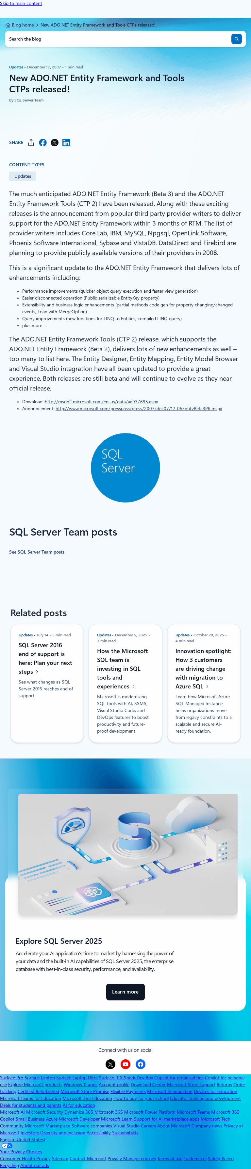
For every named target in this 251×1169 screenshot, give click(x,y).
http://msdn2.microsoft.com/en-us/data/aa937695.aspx (101, 401)
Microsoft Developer (79, 1119)
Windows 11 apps (80, 1084)
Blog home (23, 24)
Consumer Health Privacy (25, 1158)
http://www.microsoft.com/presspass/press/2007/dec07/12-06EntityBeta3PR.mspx (139, 408)
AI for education (79, 1105)
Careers (148, 1125)
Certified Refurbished (38, 1091)
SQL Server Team (29, 100)
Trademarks (195, 1158)
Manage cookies (139, 1158)
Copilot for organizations (179, 1077)
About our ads (34, 1165)
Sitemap (60, 1158)
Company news (207, 1125)
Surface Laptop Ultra (77, 1077)
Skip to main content (21, 3)
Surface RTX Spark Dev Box (126, 1077)
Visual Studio (126, 1125)
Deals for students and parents (30, 1105)
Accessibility (99, 1132)
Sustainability (125, 1132)
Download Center (148, 1084)
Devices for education (215, 1091)
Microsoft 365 (108, 1112)
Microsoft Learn (117, 1119)
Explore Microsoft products (35, 1084)
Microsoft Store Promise (84, 1091)
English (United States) (22, 1139)
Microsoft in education (169, 1091)
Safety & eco (221, 1158)
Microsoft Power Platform (150, 1112)
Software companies (92, 1125)
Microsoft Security (44, 1112)
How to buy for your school (141, 1098)
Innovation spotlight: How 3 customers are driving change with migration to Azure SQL (203, 669)
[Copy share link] (31, 142)
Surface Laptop (40, 1077)
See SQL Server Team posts (36, 552)
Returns (224, 1084)
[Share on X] (55, 142)
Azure (52, 1119)
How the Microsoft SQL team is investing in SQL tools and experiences (122, 669)
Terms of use (169, 1158)
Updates (16, 67)
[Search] (236, 39)
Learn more (125, 994)
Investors (30, 1132)
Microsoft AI (12, 1112)
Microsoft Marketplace (47, 1125)
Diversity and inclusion (62, 1132)
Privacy (115, 1158)
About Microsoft (173, 1125)
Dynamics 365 (78, 1112)
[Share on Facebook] (43, 142)
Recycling (9, 1165)
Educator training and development (205, 1098)
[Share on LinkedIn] (66, 142)
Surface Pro (11, 1077)
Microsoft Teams (193, 1112)
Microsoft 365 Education (87, 1098)
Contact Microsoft (88, 1158)
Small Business (30, 1119)
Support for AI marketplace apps (166, 1119)
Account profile (114, 1084)
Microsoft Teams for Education (30, 1098)
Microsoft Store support (191, 1084)
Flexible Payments (128, 1091)
